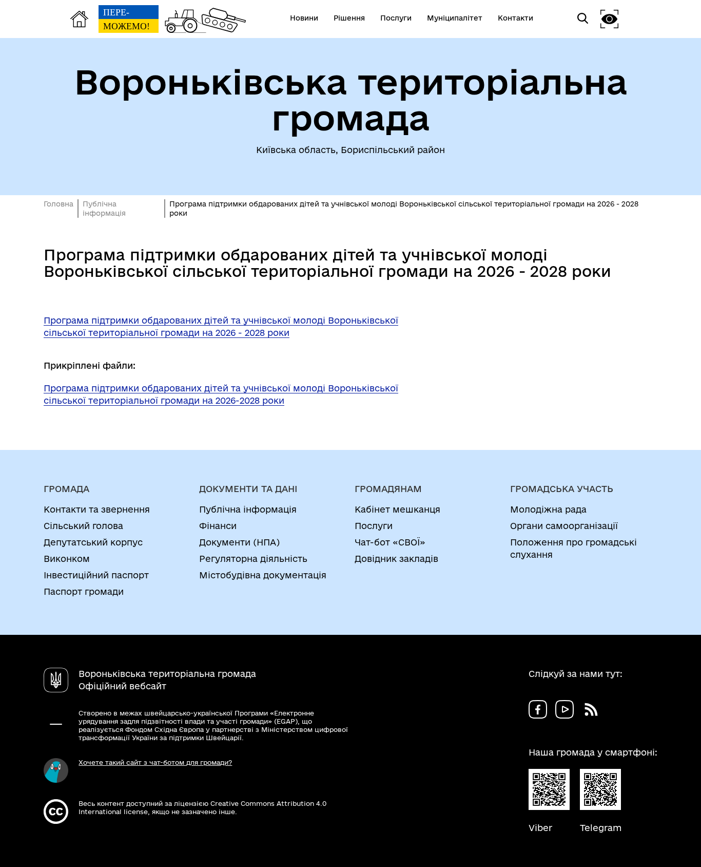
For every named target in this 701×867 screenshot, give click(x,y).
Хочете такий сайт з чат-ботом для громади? (155, 762)
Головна (58, 204)
